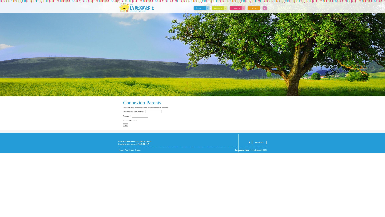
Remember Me (131, 120)
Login (265, 8)
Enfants (236, 8)
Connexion (259, 142)
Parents (218, 8)
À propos (200, 8)
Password (126, 116)
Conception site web (243, 150)
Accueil (121, 150)
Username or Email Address (133, 112)
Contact (254, 8)
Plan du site (129, 150)
